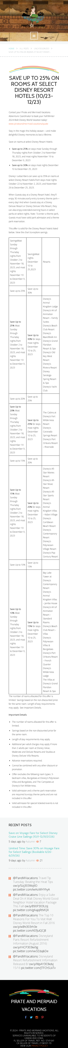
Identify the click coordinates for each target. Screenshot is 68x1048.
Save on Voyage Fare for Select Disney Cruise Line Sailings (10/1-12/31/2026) (33, 834)
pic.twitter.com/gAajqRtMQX (31, 910)
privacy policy (39, 1045)
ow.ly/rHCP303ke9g (25, 947)
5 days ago (15, 841)
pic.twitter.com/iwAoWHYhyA (31, 889)
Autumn (30, 841)
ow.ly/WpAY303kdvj (41, 964)
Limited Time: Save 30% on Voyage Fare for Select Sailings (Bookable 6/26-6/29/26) (34, 852)
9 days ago (15, 860)
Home (11, 48)
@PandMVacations (25, 878)
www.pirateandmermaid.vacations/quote (28, 123)
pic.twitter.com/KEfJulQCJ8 (29, 931)
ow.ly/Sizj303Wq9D (25, 886)
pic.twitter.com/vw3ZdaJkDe (30, 951)
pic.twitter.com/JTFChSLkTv (38, 968)
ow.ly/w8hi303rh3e (25, 927)
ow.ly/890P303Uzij (36, 906)
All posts (24, 48)
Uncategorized (41, 48)
